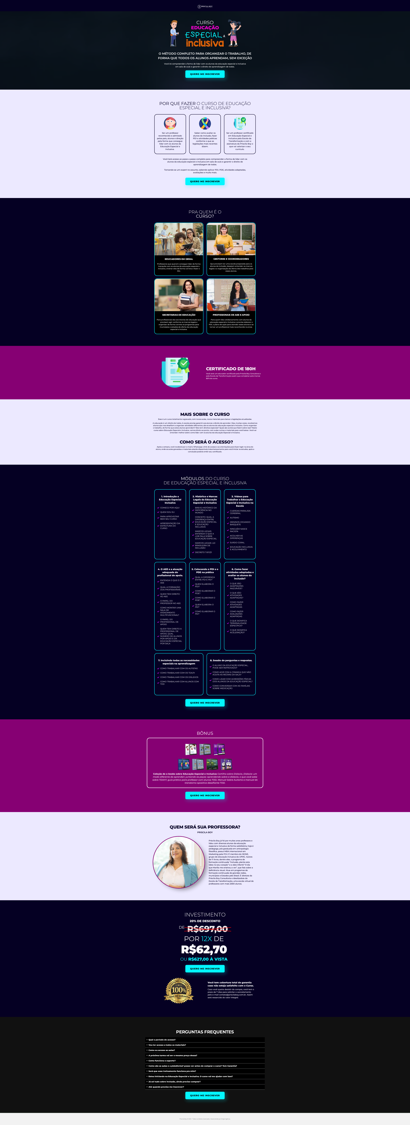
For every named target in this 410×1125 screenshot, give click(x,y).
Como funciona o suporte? (162, 1061)
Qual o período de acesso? (162, 1040)
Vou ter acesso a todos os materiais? (167, 1045)
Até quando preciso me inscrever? (166, 1087)
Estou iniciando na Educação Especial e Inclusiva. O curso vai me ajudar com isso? (191, 1076)
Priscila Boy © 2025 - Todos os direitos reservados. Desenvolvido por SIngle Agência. (205, 1119)
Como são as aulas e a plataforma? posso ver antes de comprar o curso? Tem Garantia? (193, 1066)
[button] (205, 1039)
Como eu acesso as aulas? (162, 1050)
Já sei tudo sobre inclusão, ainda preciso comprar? (175, 1082)
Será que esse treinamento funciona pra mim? (172, 1071)
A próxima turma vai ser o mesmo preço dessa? (173, 1055)
